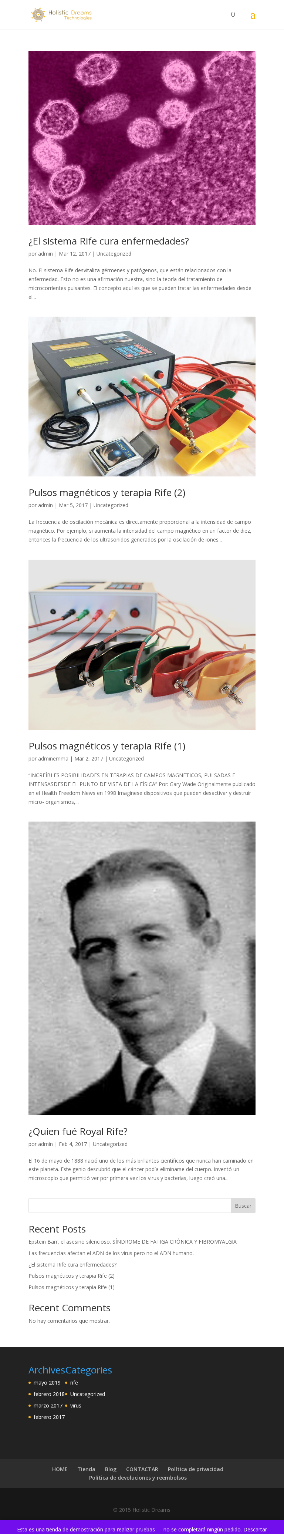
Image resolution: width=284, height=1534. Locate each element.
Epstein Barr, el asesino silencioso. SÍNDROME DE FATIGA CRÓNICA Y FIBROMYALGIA (132, 1241)
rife (74, 1382)
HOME (60, 1469)
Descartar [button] (255, 1529)
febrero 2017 (49, 1416)
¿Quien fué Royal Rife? (78, 1131)
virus (75, 1405)
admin (45, 253)
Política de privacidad (195, 1469)
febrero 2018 (49, 1394)
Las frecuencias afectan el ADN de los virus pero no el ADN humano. (111, 1253)
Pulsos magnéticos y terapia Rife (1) (106, 745)
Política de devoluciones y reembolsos (138, 1477)
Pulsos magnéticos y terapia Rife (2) (106, 492)
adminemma (53, 758)
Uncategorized (114, 253)
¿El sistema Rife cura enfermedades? (108, 240)
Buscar (243, 1205)
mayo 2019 (47, 1382)
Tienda (86, 1469)
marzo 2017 (48, 1405)
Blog (110, 1469)
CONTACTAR (142, 1469)
